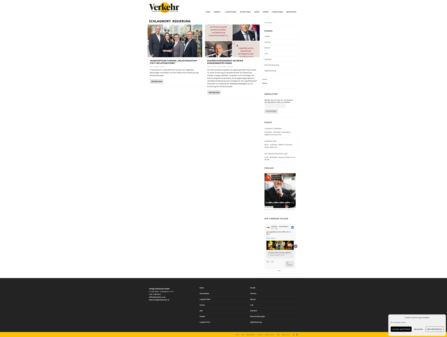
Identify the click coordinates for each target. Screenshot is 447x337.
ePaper (265, 12)
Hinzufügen (271, 111)
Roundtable (204, 293)
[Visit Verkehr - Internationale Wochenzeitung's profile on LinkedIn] (268, 227)
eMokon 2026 (270, 141)
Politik (219, 67)
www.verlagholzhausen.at (159, 300)
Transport (230, 67)
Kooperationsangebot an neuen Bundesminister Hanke (225, 61)
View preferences (434, 329)
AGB (278, 335)
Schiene (267, 42)
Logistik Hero (277, 12)
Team (237, 335)
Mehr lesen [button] (270, 238)
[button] (264, 246)
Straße (162, 67)
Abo (201, 311)
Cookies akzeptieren (401, 329)
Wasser (267, 48)
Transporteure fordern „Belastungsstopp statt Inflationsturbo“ (173, 61)
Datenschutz (270, 335)
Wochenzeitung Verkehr (273, 209)
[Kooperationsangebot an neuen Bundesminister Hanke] (232, 41)
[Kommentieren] (272, 264)
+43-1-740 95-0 (155, 294)
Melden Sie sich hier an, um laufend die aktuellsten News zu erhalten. (278, 101)
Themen (217, 12)
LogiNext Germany (273, 128)
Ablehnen (418, 329)
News (208, 12)
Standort (268, 59)
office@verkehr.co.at (157, 297)
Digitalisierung (270, 71)
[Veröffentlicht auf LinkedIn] (292, 227)
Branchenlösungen (271, 65)
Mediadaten (291, 12)
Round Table (245, 12)
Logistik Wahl (231, 12)
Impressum (285, 335)
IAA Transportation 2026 (276, 154)
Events (256, 12)
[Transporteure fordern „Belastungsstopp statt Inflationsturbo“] (175, 41)
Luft (266, 53)
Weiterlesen (156, 81)
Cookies (260, 335)
